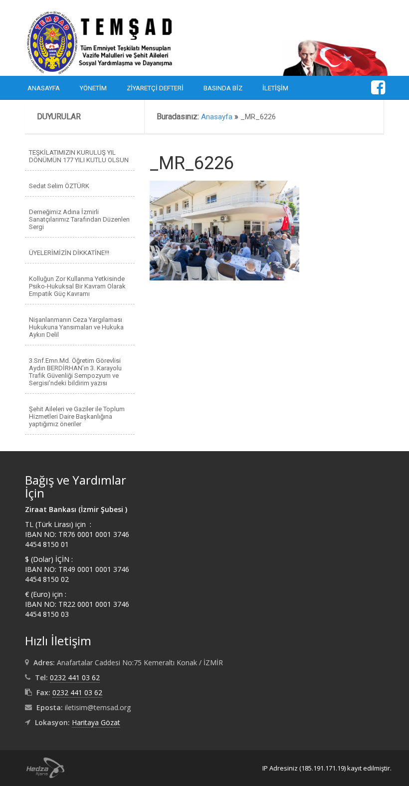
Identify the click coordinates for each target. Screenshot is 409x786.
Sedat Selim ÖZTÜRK (59, 186)
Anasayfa (43, 88)
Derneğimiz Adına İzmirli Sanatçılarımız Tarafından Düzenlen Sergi (79, 219)
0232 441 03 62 (75, 677)
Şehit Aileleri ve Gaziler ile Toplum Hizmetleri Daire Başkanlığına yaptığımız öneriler (77, 416)
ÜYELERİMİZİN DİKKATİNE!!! (69, 253)
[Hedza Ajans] (40, 767)
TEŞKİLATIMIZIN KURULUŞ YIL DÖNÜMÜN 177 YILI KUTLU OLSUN (79, 156)
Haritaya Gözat (96, 722)
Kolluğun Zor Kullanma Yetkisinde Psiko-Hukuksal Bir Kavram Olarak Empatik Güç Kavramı (77, 286)
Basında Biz (223, 88)
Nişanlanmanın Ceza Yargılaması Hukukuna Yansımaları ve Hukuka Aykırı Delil (76, 327)
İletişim (275, 88)
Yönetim (93, 88)
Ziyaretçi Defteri (155, 88)
